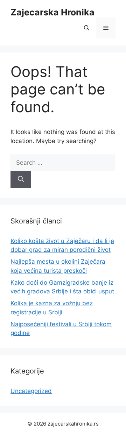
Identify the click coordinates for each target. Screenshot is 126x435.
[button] (86, 27)
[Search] (20, 179)
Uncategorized (31, 390)
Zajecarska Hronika (52, 12)
